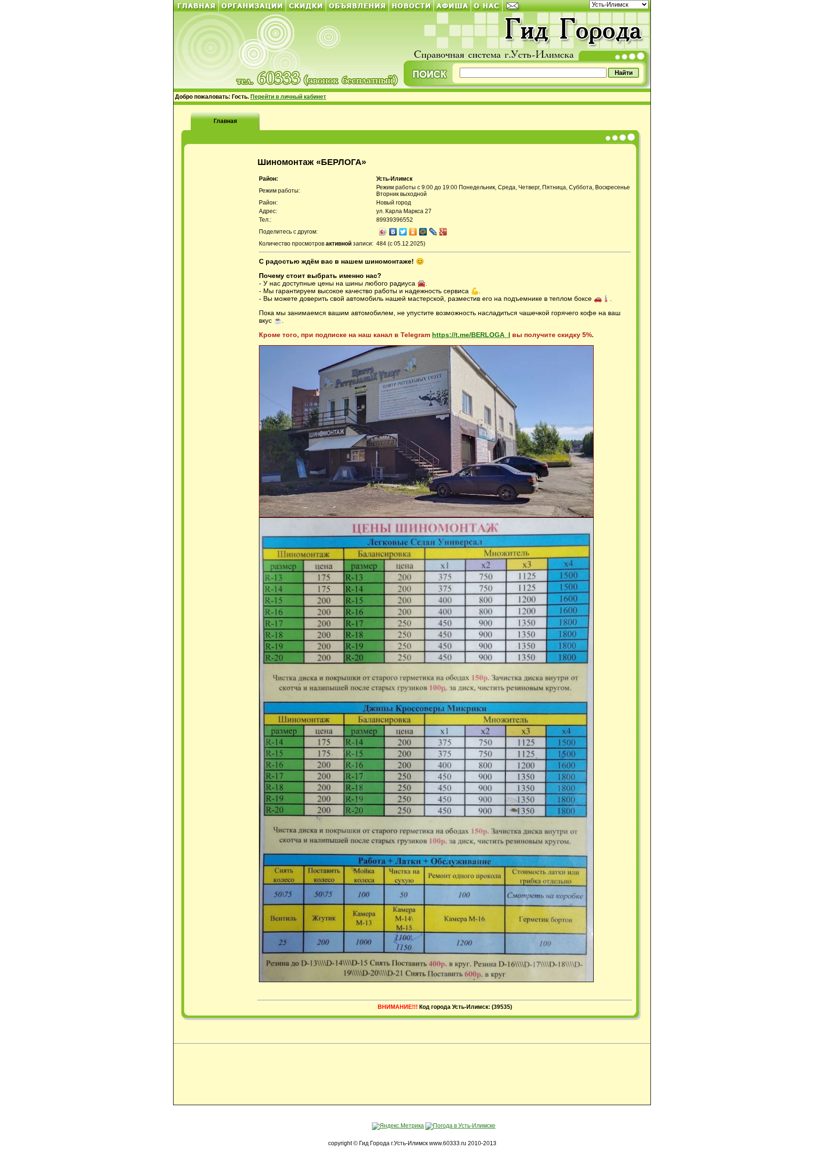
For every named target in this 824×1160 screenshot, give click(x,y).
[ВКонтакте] (393, 232)
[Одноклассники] (413, 232)
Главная (225, 121)
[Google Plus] (443, 232)
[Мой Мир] (423, 232)
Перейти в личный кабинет (288, 96)
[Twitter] (403, 232)
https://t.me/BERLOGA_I (471, 335)
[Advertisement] (412, 1075)
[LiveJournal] (433, 232)
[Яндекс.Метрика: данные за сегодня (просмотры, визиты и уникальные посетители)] (398, 1126)
